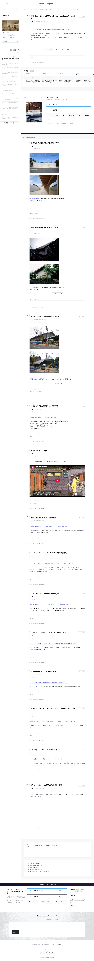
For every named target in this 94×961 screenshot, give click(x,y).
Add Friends (71, 115)
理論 (32, 411)
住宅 (32, 148)
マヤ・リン (44, 609)
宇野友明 (38, 148)
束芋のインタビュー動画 (11, 81)
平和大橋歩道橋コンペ (35, 530)
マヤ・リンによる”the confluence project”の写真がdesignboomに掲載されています (49, 604)
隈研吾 (42, 321)
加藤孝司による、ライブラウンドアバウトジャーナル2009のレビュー (10, 108)
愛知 (35, 148)
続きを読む (57, 205)
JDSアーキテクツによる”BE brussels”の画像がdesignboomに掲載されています (48, 682)
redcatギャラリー (39, 33)
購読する (15, 932)
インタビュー (36, 456)
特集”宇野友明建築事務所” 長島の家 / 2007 (10, 63)
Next (17, 41)
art (45, 21)
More (88, 119)
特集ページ (32, 200)
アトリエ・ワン (57, 33)
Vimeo (52, 823)
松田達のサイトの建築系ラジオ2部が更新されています (43, 417)
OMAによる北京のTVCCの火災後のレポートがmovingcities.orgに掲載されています (49, 759)
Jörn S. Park (45, 823)
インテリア (33, 638)
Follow (84, 103)
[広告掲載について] (38, 97)
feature (44, 146)
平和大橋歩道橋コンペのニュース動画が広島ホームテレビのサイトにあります (48, 526)
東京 (39, 321)
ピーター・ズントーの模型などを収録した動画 (10, 118)
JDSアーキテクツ (34, 686)
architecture (39, 21)
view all (89, 71)
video (43, 520)
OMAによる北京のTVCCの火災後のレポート (10, 113)
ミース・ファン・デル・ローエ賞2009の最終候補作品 (10, 89)
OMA (31, 763)
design (35, 635)
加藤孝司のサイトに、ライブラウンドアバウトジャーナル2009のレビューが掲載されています (52, 722)
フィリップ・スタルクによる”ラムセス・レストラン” (10, 98)
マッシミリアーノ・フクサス (62, 570)
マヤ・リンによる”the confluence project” (8, 94)
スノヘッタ (46, 570)
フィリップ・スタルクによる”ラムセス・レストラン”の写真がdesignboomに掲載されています (52, 643)
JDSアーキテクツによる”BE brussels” (10, 103)
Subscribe (87, 115)
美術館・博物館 (34, 321)
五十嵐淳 (32, 423)
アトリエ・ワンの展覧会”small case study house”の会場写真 (10, 58)
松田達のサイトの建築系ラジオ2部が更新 (10, 77)
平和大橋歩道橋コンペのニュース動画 (10, 85)
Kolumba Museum (34, 823)
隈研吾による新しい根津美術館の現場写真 (10, 72)
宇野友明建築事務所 (34, 198)
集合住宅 (33, 677)
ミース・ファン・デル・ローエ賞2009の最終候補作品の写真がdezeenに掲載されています (51, 564)
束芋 (32, 456)
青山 (45, 321)
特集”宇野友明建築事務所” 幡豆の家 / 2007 (10, 68)
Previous (15, 41)
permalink (42, 62)
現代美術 (33, 23)
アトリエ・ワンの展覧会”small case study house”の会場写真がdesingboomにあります (50, 29)
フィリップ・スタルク (35, 647)
